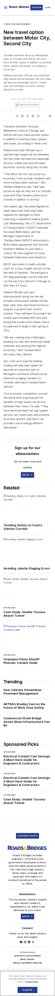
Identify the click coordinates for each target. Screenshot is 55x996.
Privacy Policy (31, 982)
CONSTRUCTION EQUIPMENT (27, 956)
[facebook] (17, 115)
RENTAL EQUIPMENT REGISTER (27, 963)
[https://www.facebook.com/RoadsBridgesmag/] (21, 942)
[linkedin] (22, 115)
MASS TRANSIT (27, 959)
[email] (38, 115)
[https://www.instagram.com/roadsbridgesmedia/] (25, 942)
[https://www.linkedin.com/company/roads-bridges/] (29, 942)
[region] (27, 983)
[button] (6, 7)
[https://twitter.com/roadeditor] (33, 942)
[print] (50, 115)
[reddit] (32, 115)
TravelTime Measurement (17, 24)
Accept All (27, 990)
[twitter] (27, 115)
